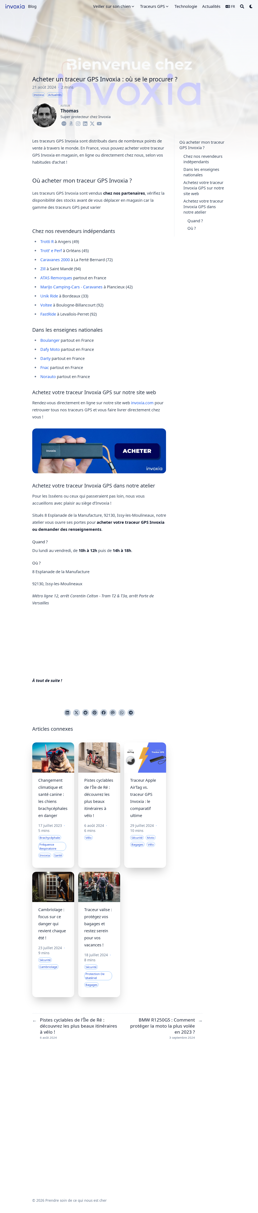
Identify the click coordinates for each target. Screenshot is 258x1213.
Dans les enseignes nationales (201, 172)
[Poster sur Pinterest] (94, 712)
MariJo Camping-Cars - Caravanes (71, 287)
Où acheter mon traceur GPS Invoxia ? (201, 145)
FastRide (48, 314)
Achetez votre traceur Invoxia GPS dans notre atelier (203, 207)
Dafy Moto (50, 349)
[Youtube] (99, 122)
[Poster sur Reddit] (85, 712)
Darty (45, 358)
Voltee (46, 305)
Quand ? (195, 220)
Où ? (191, 228)
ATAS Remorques (56, 278)
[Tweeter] (76, 712)
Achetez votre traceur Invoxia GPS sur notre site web (203, 188)
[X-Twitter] (92, 122)
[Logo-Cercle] (64, 122)
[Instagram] (78, 122)
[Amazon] (71, 122)
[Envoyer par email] (112, 712)
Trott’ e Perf (51, 250)
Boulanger (50, 340)
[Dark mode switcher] (251, 6)
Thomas (69, 111)
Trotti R (47, 241)
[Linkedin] (85, 122)
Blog (32, 6)
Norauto (48, 376)
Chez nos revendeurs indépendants (203, 159)
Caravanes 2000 (55, 259)
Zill (43, 268)
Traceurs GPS (152, 6)
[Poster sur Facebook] (103, 712)
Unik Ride (49, 296)
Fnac (44, 367)
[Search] (242, 6)
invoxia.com (142, 402)
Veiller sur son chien (112, 6)
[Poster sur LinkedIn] (67, 712)
